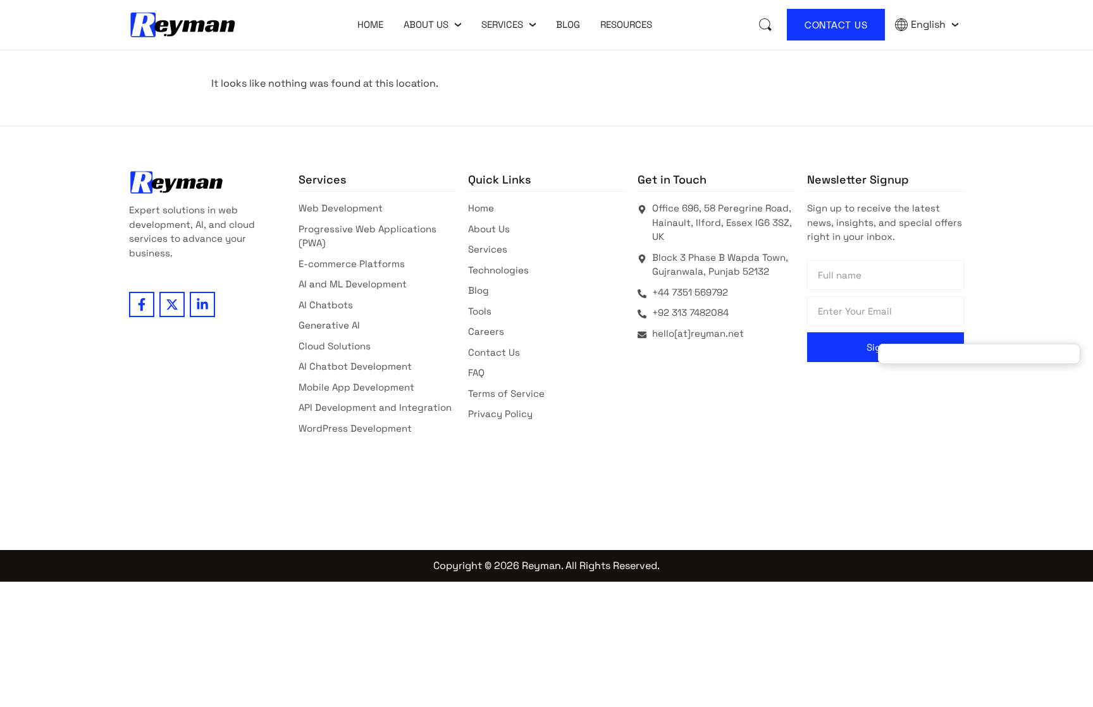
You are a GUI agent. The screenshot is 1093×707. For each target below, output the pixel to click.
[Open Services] (532, 24)
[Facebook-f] (141, 304)
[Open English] (955, 24)
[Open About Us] (458, 24)
